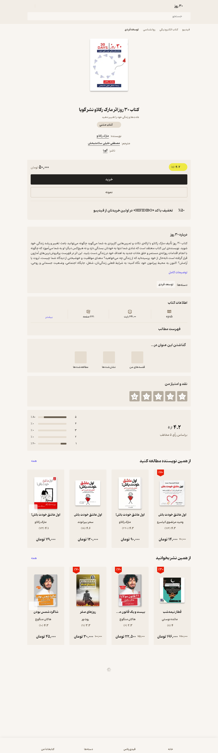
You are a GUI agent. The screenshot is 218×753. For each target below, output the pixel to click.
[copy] (35, 210)
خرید (109, 179)
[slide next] (33, 508)
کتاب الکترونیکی (168, 30)
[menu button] (30, 6)
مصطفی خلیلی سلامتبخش (104, 143)
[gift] (109, 98)
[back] (188, 6)
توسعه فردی (132, 29)
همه (34, 461)
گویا (105, 150)
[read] (81, 357)
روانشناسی (149, 30)
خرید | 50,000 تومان (109, 747)
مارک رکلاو (103, 136)
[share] (99, 98)
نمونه (109, 192)
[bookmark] (119, 98)
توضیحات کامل (178, 272)
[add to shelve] (137, 357)
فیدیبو (186, 30)
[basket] (40, 6)
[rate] (182, 396)
